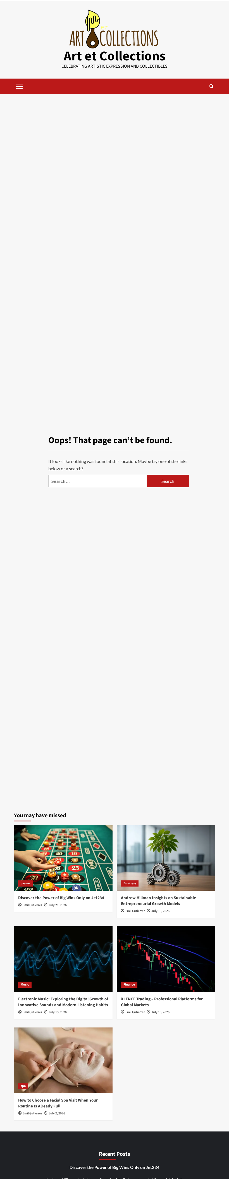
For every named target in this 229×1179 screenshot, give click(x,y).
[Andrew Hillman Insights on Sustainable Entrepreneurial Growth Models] (166, 858)
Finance (129, 984)
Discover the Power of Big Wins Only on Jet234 (61, 898)
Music (25, 984)
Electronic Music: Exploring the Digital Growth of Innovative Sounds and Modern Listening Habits (63, 1002)
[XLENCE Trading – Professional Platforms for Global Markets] (166, 959)
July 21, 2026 (58, 905)
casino (25, 883)
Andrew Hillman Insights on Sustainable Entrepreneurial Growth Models (158, 901)
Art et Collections (114, 56)
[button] (19, 86)
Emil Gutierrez (32, 905)
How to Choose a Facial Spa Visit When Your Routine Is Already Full (58, 1103)
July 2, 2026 (57, 1113)
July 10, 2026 (160, 1012)
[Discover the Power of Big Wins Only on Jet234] (63, 858)
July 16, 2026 (160, 911)
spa (23, 1086)
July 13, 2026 (58, 1012)
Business (129, 883)
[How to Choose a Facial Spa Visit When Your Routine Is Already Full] (63, 1060)
